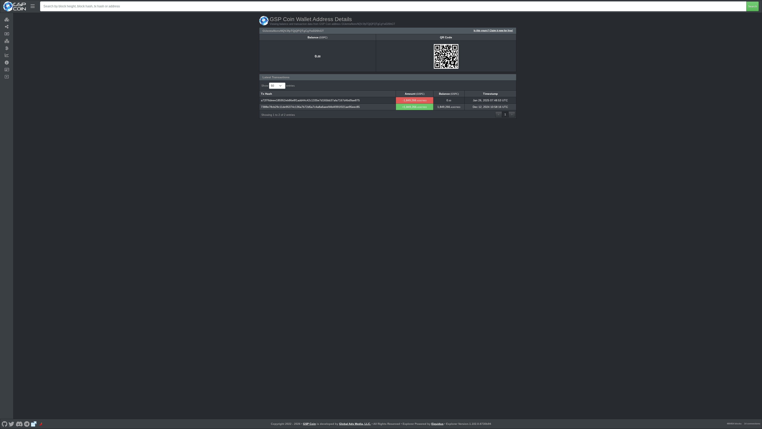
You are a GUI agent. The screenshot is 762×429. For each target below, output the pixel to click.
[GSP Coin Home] (14, 6)
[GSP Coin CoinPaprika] (41, 423)
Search (752, 6)
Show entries (278, 85)
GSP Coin (309, 423)
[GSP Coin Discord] (19, 423)
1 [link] (505, 114)
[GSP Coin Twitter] (11, 423)
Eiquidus (437, 423)
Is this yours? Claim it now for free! (493, 30)
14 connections (752, 423)
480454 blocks (734, 423)
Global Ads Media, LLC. (355, 423)
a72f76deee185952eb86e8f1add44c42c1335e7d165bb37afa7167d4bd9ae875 (310, 100)
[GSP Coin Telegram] (27, 423)
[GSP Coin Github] (4, 423)
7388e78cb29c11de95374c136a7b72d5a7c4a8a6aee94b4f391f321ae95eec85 (310, 106)
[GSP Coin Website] (34, 423)
